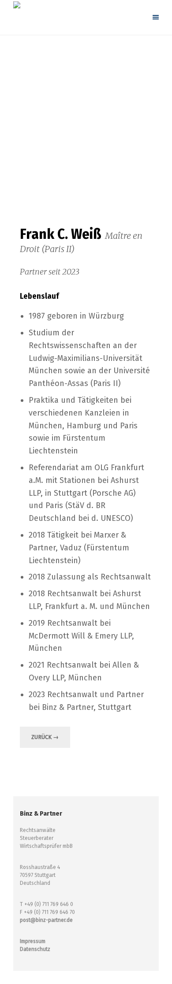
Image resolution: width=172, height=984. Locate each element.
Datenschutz (35, 949)
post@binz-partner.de (46, 920)
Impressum (32, 941)
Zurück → (45, 737)
